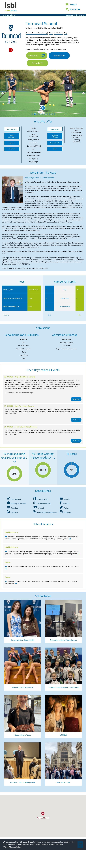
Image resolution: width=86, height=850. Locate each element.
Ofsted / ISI (37, 63)
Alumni (41, 508)
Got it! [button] (80, 844)
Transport (14, 512)
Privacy (6, 847)
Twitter (66, 508)
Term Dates (14, 508)
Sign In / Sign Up (70, 15)
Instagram (67, 512)
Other (55, 149)
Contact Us (81, 15)
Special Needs (54, 143)
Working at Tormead (18, 503)
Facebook (65, 503)
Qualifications (55, 129)
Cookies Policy (15, 847)
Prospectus (59, 55)
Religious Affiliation (55, 136)
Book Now (76, 399)
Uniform (66, 499)
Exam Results (15, 499)
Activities (12, 149)
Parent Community (43, 503)
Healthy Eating (42, 499)
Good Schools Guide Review (46, 512)
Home (4, 15)
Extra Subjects (11, 129)
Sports (12, 143)
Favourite (32, 55)
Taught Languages (11, 136)
